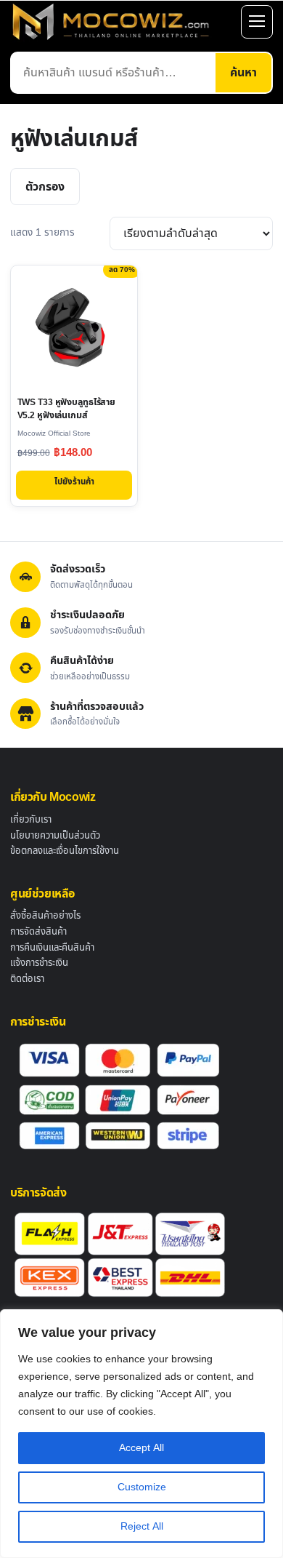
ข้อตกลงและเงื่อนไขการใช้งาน (64, 851)
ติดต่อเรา (27, 979)
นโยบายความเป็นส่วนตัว (55, 835)
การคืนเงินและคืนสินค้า (52, 947)
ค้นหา (243, 72)
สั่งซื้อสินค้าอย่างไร (45, 915)
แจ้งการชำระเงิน (39, 963)
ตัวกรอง (45, 187)
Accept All (141, 1447)
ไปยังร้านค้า (74, 482)
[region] (141, 1433)
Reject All (141, 1526)
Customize (142, 1487)
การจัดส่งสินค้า (38, 931)
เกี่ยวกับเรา (31, 819)
